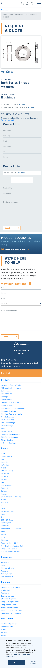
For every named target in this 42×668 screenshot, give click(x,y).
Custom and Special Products (12, 402)
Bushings (4, 10)
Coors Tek (5, 526)
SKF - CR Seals (7, 520)
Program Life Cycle (8, 605)
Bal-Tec (4, 534)
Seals (3, 428)
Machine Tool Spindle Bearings (13, 408)
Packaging (5, 593)
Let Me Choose (33, 662)
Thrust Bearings (7, 440)
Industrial (4, 565)
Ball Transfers (6, 394)
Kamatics (4, 462)
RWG (3, 531)
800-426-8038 (7, 120)
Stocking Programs (8, 599)
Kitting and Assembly (9, 607)
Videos (3, 635)
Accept (16, 662)
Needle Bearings (7, 417)
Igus (2, 514)
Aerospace (5, 562)
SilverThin (5, 474)
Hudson (4, 494)
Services (5, 582)
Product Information (9, 624)
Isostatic (4, 476)
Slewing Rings (6, 431)
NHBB (3, 468)
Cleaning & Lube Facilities (11, 587)
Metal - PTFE (8, 14)
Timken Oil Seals (7, 511)
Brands (4, 448)
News (3, 630)
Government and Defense (11, 613)
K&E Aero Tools (7, 471)
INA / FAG (5, 465)
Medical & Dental (7, 568)
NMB (3, 453)
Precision (4, 571)
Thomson (4, 540)
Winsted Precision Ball (9, 549)
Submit (7, 228)
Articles (4, 632)
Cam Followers (6, 399)
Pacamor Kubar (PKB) (9, 543)
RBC (2, 459)
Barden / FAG (6, 523)
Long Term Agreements (10, 602)
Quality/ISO (5, 590)
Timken (4, 479)
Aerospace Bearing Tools (11, 385)
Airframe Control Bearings (11, 388)
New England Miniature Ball (12, 546)
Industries (6, 557)
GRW (3, 508)
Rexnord (4, 488)
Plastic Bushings (7, 420)
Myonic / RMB (6, 485)
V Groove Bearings (8, 443)
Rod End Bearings (8, 423)
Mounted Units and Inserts (11, 414)
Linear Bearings (7, 405)
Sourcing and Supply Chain (12, 610)
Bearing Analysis (7, 596)
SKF (2, 482)
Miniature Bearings (8, 411)
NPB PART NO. (14, 173)
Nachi (3, 500)
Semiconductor (7, 577)
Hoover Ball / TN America (11, 529)
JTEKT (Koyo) (6, 456)
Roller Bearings (7, 425)
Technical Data (7, 627)
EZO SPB (4, 503)
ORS (3, 517)
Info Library (7, 618)
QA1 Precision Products (10, 552)
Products (6, 380)
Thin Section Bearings (9, 437)
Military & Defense (8, 574)
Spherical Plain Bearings (10, 434)
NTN (3, 537)
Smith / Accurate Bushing (11, 497)
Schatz (4, 491)
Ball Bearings (6, 391)
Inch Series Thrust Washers (26, 14)
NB (2, 505)
